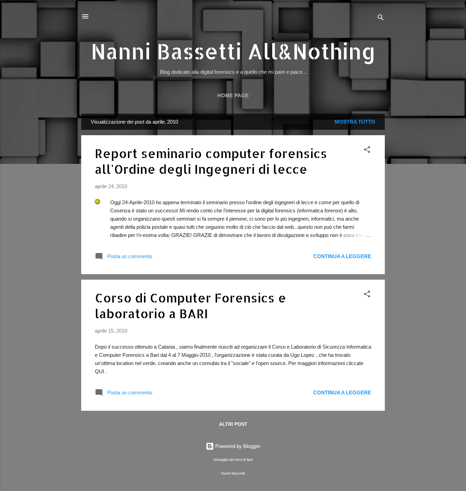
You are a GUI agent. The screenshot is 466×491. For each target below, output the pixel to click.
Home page (233, 95)
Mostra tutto (355, 122)
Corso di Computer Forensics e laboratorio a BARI (190, 305)
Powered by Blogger (237, 446)
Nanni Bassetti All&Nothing (233, 51)
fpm (250, 460)
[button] (367, 150)
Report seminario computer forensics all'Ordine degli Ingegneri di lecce (211, 161)
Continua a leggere (342, 256)
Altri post (233, 424)
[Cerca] (381, 18)
